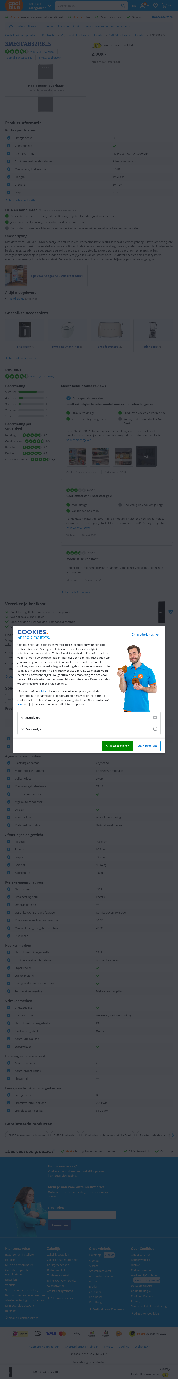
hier (43, 691)
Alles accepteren (117, 746)
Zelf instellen (147, 746)
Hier (20, 704)
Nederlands (145, 634)
